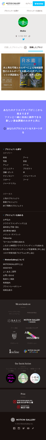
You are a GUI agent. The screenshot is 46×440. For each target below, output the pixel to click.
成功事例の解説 (9, 230)
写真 (5, 161)
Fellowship (7, 238)
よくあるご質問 (9, 271)
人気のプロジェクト (11, 198)
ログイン (29, 3)
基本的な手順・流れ (11, 227)
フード (26, 179)
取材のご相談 (8, 279)
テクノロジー (8, 175)
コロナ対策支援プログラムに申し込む (18, 252)
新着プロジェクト (10, 202)
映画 (5, 157)
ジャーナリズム (9, 183)
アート (26, 157)
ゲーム (26, 164)
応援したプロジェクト (15, 47)
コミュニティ (8, 168)
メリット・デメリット (12, 234)
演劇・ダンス (8, 172)
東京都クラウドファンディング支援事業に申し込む (23, 249)
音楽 (25, 161)
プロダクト (27, 168)
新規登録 (40, 3)
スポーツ (6, 179)
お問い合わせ (8, 275)
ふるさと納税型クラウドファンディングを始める (23, 245)
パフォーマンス (29, 175)
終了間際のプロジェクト (13, 205)
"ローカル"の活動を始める (14, 241)
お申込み (6, 219)
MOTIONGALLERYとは (13, 264)
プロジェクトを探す (11, 10)
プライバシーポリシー (12, 286)
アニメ (6, 164)
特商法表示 (7, 290)
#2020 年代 (7, 267)
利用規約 (6, 282)
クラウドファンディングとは (15, 223)
